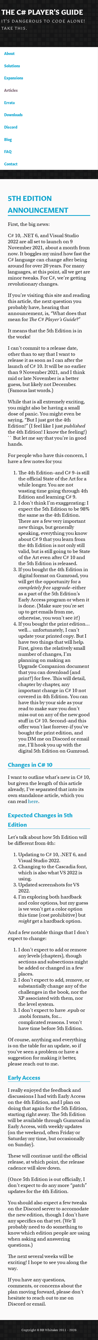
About (9, 53)
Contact (11, 163)
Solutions (12, 65)
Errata (9, 102)
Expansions (13, 77)
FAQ (7, 151)
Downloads (13, 114)
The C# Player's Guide (42, 11)
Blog (8, 139)
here (33, 801)
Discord (10, 126)
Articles (11, 90)
